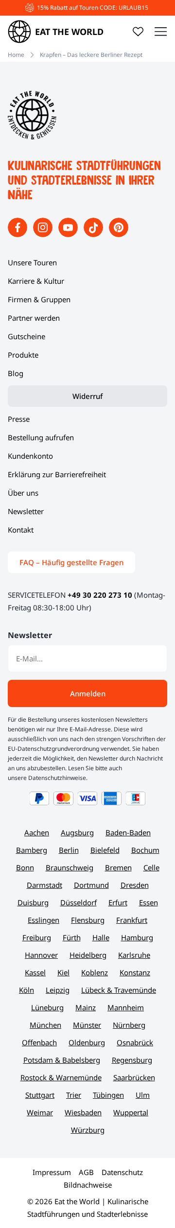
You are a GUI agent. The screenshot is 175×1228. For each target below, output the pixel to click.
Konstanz (135, 972)
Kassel (35, 972)
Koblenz (94, 972)
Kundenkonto (30, 456)
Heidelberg (88, 955)
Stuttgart (39, 1095)
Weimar (40, 1112)
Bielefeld (105, 850)
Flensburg (88, 920)
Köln (26, 990)
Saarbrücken (134, 1077)
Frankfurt (131, 920)
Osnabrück (135, 1042)
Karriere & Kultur (36, 281)
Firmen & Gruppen (39, 299)
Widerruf (87, 396)
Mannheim (125, 1007)
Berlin (69, 850)
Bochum (145, 850)
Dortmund (91, 885)
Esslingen (43, 920)
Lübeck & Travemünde (118, 990)
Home (16, 55)
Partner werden (34, 318)
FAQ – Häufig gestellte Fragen (71, 562)
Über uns (23, 493)
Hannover (41, 955)
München (45, 1025)
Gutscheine (26, 336)
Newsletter (26, 511)
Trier (73, 1095)
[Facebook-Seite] (18, 234)
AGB (86, 1172)
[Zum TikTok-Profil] (94, 234)
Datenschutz (122, 1172)
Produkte (23, 355)
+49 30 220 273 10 (100, 595)
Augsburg (77, 832)
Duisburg (33, 902)
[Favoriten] (138, 31)
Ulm (143, 1095)
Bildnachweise (88, 1185)
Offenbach (39, 1042)
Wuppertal (130, 1112)
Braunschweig (69, 867)
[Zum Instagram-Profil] (43, 234)
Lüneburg (47, 1007)
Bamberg (31, 850)
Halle (100, 937)
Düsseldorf (78, 902)
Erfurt (117, 902)
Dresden (135, 885)
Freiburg (36, 937)
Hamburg (137, 937)
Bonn (25, 867)
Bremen (118, 867)
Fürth (72, 937)
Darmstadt (44, 885)
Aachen (36, 832)
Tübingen (108, 1095)
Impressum (52, 1172)
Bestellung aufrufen (41, 437)
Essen (148, 902)
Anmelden (87, 693)
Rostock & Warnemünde (61, 1077)
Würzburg (88, 1130)
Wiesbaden (83, 1112)
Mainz (85, 1007)
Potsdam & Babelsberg (61, 1060)
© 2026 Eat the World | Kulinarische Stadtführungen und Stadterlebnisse (87, 1207)
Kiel (63, 972)
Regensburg (132, 1060)
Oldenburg (87, 1042)
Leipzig (58, 990)
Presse (19, 419)
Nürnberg (129, 1025)
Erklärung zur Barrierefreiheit (57, 474)
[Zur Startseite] (32, 136)
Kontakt (21, 530)
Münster (87, 1025)
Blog (15, 373)
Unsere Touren (32, 262)
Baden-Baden (128, 832)
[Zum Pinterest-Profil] (118, 234)
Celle (151, 867)
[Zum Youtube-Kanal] (69, 234)
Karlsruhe (134, 955)
